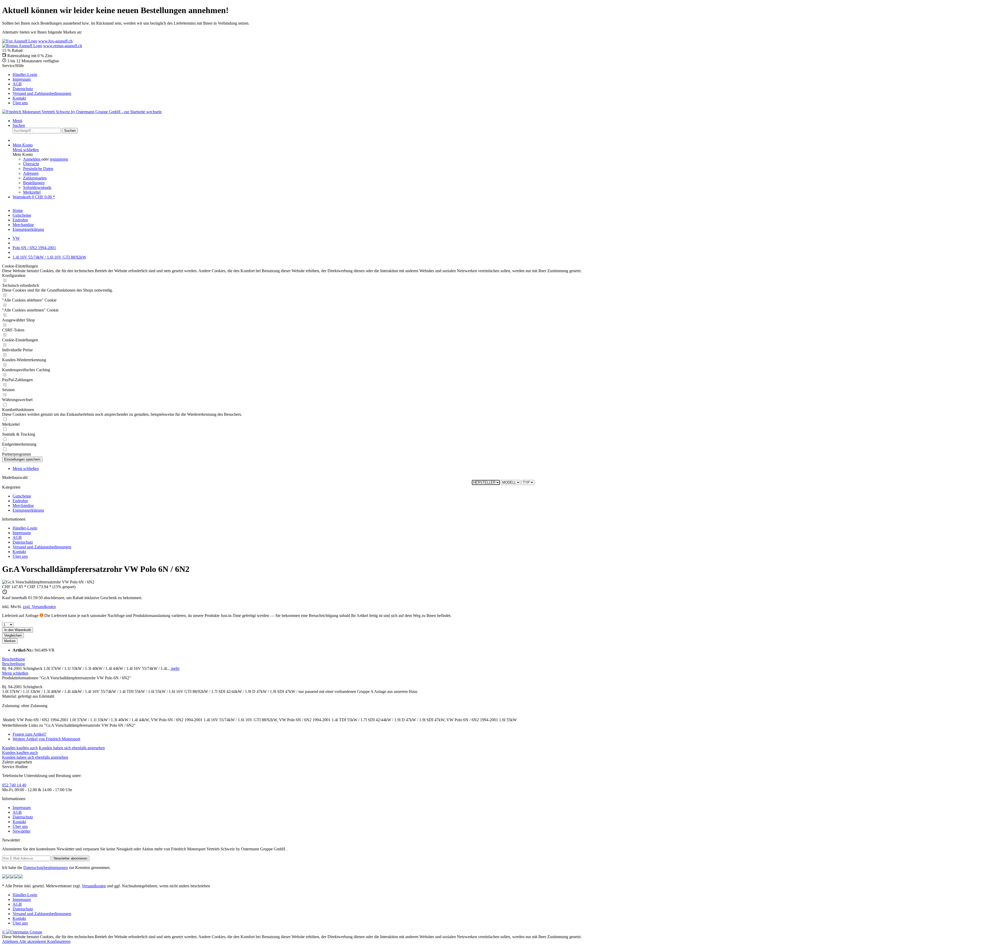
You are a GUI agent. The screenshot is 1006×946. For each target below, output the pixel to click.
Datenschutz (23, 88)
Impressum (22, 79)
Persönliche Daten (38, 168)
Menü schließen (26, 149)
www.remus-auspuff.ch (62, 45)
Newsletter (21, 831)
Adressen (31, 173)
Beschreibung (13, 659)
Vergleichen (13, 635)
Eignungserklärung (28, 510)
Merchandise (23, 505)
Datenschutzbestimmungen (45, 867)
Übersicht (31, 164)
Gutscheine (22, 496)
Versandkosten (94, 886)
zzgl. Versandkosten (39, 606)
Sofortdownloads (37, 187)
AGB (17, 84)
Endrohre (20, 501)
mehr (174, 668)
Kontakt (19, 98)
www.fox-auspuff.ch (55, 41)
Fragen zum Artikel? (29, 734)
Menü (17, 120)
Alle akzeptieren (33, 941)
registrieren (59, 159)
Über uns (20, 103)
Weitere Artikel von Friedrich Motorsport (46, 739)
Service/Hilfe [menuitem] (36, 84)
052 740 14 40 (14, 785)
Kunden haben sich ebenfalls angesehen (72, 748)
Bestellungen (34, 183)
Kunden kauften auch (20, 748)
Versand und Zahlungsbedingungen (42, 93)
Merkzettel (32, 192)
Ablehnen (10, 941)
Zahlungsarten (35, 178)
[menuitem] (508, 74)
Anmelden (32, 159)
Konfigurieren (58, 941)
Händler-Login (25, 74)
